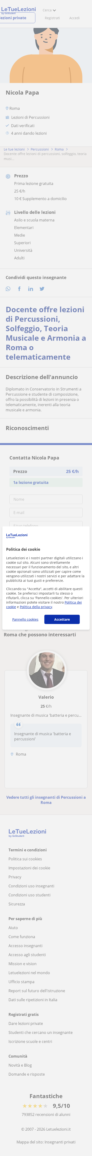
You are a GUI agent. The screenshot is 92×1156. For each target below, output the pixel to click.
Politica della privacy (36, 607)
